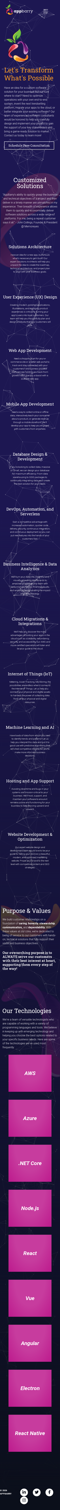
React (30, 1253)
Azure (30, 1118)
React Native (30, 1433)
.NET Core (30, 1163)
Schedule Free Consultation (29, 145)
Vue (30, 1298)
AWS (30, 1073)
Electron (30, 1388)
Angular (30, 1343)
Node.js (30, 1208)
